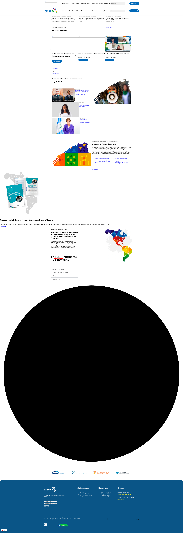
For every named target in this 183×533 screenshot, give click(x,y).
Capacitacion (55, 68)
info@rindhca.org (122, 499)
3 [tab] (93, 64)
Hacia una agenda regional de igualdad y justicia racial (84, 105)
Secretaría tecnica (84, 496)
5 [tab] (96, 64)
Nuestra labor (75, 4)
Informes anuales (105, 496)
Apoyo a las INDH (105, 494)
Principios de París (84, 494)
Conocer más (109, 27)
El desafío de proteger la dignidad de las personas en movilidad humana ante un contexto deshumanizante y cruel (82, 92)
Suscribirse (46, 506)
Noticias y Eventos (104, 4)
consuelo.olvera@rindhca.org (124, 495)
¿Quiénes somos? (65, 4)
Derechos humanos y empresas (102, 160)
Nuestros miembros (86, 4)
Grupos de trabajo (105, 495)
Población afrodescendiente (121, 158)
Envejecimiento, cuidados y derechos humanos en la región (85, 121)
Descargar (2, 226)
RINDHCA (68, 520)
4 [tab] (94, 64)
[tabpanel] (65, 49)
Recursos (94, 4)
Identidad (82, 492)
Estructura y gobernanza (86, 495)
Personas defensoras (106, 492)
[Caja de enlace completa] (65, 49)
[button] (50, 49)
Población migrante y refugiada (102, 158)
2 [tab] (91, 64)
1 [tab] (90, 64)
